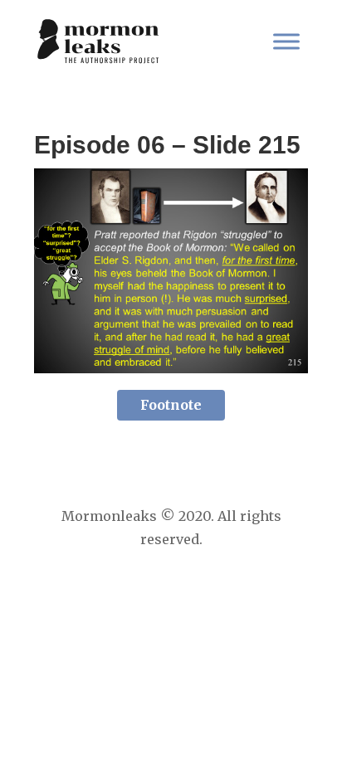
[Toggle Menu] (286, 41)
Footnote (171, 405)
